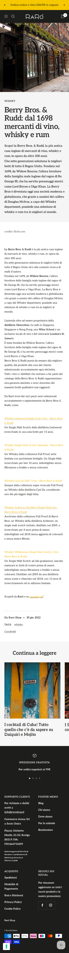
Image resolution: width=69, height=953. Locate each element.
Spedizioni (10, 877)
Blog (40, 803)
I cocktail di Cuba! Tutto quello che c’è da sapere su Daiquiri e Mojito (28, 729)
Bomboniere (45, 830)
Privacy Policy (13, 902)
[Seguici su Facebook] (42, 905)
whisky (9, 101)
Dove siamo (45, 816)
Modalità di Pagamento (11, 886)
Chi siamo (44, 809)
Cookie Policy (12, 908)
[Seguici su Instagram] (51, 905)
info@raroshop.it (14, 812)
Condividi (10, 631)
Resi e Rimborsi (13, 895)
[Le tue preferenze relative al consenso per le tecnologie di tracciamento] (6, 946)
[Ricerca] (13, 16)
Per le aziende (46, 823)
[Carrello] (63, 16)
